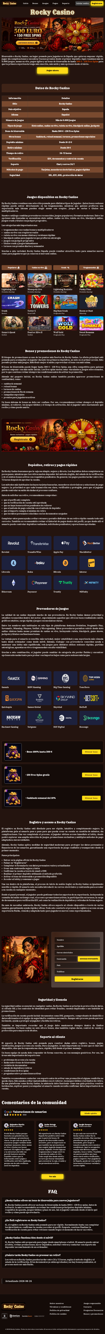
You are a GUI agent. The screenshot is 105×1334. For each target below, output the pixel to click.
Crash (63, 268)
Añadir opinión (90, 1113)
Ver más (52, 1176)
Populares (12, 268)
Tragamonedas (89, 268)
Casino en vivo (38, 268)
